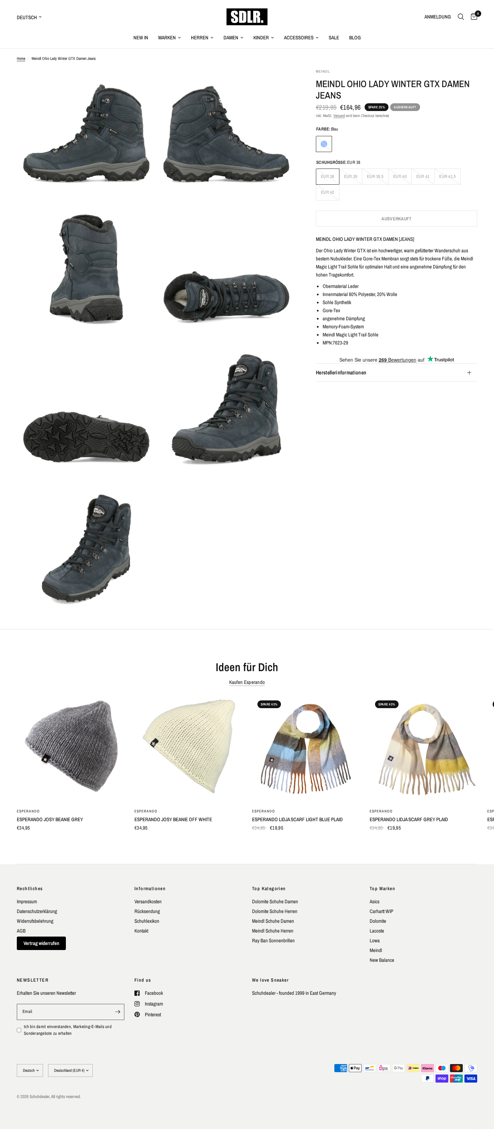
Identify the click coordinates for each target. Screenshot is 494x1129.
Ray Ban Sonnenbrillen (273, 940)
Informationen (150, 888)
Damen (230, 37)
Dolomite (378, 920)
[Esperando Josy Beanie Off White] (188, 749)
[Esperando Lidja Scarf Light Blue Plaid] (306, 749)
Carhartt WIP (381, 911)
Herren (199, 37)
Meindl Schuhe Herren (272, 930)
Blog (355, 37)
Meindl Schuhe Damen (273, 920)
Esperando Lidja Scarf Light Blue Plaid (297, 819)
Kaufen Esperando (247, 682)
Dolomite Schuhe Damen (275, 901)
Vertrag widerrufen (41, 943)
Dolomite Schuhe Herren (274, 911)
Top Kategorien (269, 888)
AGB (21, 930)
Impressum (27, 901)
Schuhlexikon (146, 920)
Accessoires (299, 37)
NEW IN (140, 37)
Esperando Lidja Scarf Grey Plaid (409, 819)
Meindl (376, 950)
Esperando (28, 811)
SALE (334, 37)
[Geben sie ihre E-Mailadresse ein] (117, 1012)
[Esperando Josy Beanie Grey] (70, 749)
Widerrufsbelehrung (35, 920)
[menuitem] (140, 37)
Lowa (375, 940)
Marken (167, 37)
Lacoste (377, 930)
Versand (339, 115)
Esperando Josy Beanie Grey (50, 819)
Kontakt (141, 930)
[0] (472, 16)
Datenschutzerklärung (37, 911)
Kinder (261, 37)
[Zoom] (141, 82)
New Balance (382, 959)
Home (21, 58)
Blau (324, 144)
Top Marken (382, 888)
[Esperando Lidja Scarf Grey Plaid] (423, 749)
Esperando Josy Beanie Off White (173, 819)
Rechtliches (30, 888)
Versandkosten (148, 901)
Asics (374, 901)
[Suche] (460, 16)
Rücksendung (147, 911)
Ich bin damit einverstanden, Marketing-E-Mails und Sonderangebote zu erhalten (68, 1030)
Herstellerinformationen (341, 372)
